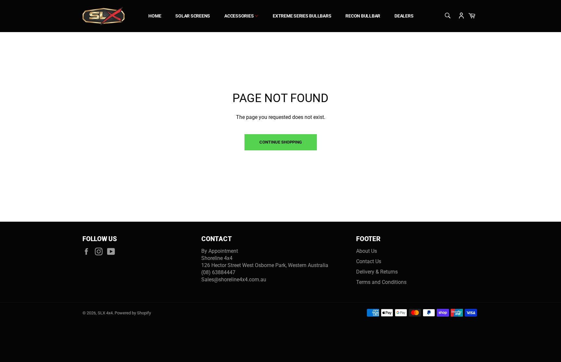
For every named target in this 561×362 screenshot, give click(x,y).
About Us (366, 251)
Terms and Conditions (381, 282)
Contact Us (368, 261)
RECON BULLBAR (362, 15)
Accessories (239, 15)
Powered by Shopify (133, 312)
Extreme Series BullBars (302, 15)
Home (154, 15)
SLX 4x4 (105, 312)
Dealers (403, 15)
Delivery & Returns (377, 272)
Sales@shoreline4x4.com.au (233, 279)
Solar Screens (192, 15)
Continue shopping (280, 142)
